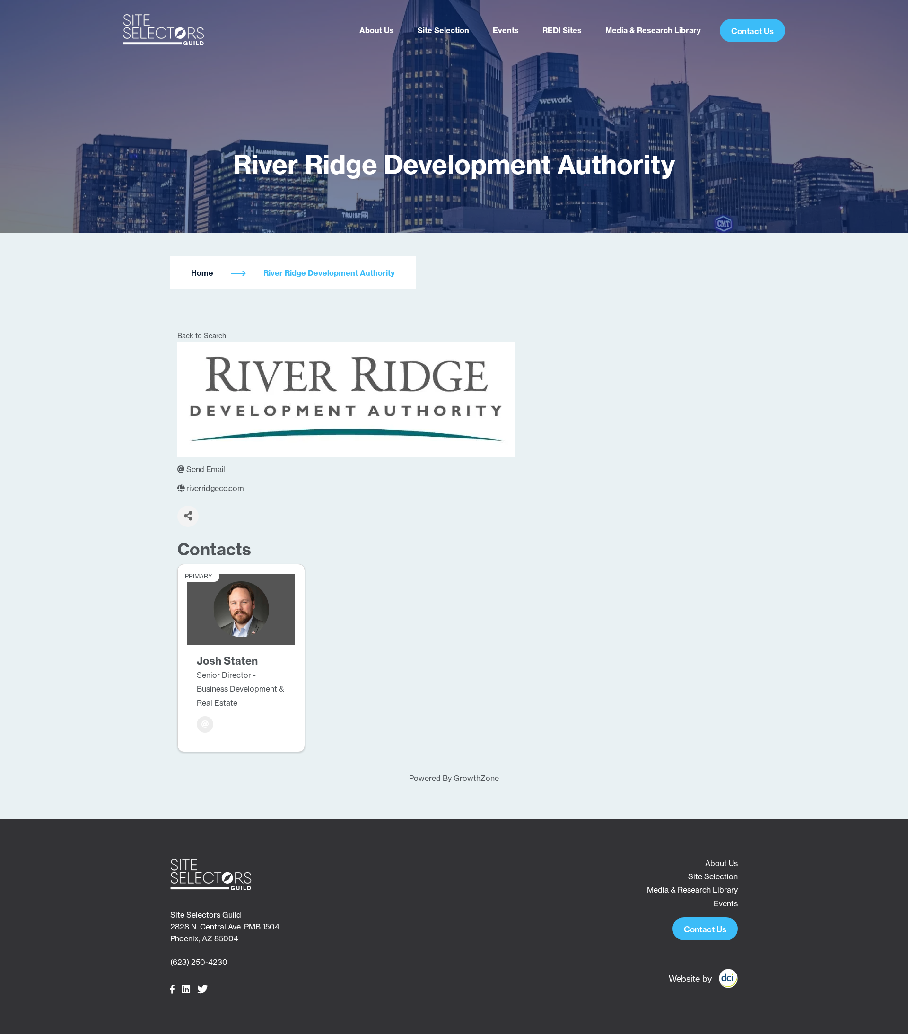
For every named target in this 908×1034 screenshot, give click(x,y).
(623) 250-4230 (198, 962)
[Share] (188, 516)
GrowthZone (476, 778)
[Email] (205, 724)
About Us (376, 30)
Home (202, 273)
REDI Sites (562, 30)
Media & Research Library (653, 30)
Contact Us (752, 31)
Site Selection (443, 30)
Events (506, 30)
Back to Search (201, 336)
